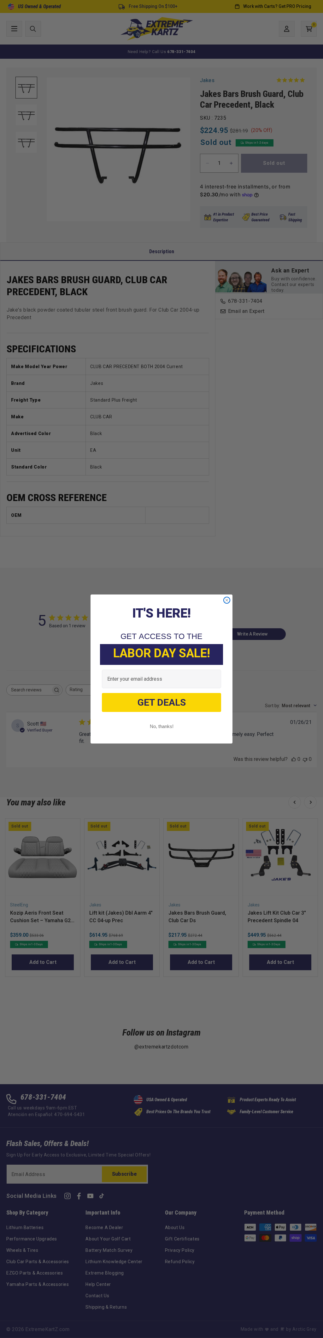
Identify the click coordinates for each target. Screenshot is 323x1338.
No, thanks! (161, 726)
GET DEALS (162, 702)
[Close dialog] (227, 600)
